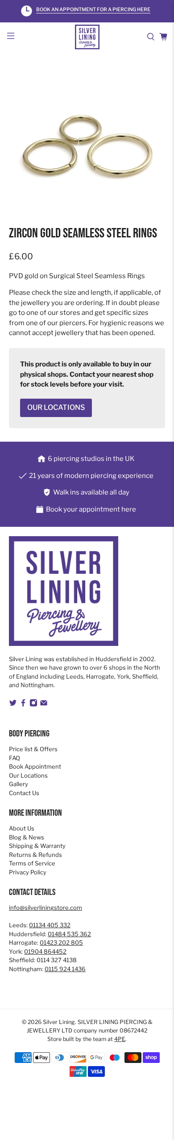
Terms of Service (32, 863)
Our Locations (28, 775)
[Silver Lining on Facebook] (23, 704)
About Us (21, 828)
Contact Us (24, 792)
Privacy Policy (27, 872)
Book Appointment (35, 766)
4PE (119, 1039)
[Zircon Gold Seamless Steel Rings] (87, 148)
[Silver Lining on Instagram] (33, 704)
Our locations (56, 407)
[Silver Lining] (87, 37)
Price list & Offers (33, 749)
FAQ (14, 757)
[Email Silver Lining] (44, 704)
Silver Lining (59, 1022)
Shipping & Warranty (37, 845)
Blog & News (26, 837)
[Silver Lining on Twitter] (13, 704)
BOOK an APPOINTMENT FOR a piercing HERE (93, 10)
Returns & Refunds (35, 854)
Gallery (18, 783)
